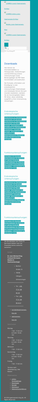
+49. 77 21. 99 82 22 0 (19, 299)
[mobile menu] (6, 45)
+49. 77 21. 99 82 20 (19, 289)
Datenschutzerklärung (19, 389)
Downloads (15, 383)
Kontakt (14, 385)
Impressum (15, 387)
